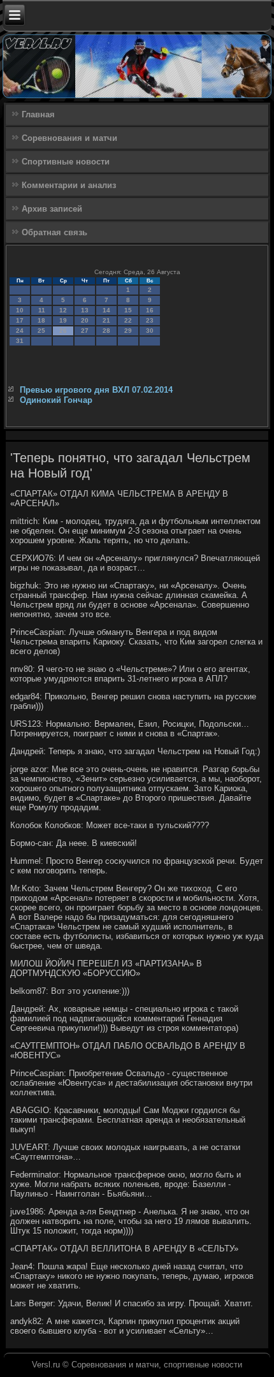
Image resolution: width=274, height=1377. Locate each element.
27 (85, 330)
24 (20, 330)
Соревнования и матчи (69, 138)
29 (128, 330)
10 (20, 310)
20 (85, 320)
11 (41, 310)
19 (63, 320)
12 (63, 310)
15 (128, 310)
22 (128, 320)
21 (106, 320)
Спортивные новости (66, 161)
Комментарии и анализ (69, 185)
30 (150, 330)
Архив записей (52, 209)
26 (63, 330)
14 (106, 310)
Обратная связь (54, 232)
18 (41, 320)
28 (106, 330)
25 (41, 330)
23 (150, 320)
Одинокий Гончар (56, 400)
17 (20, 320)
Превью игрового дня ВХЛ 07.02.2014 (96, 390)
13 (85, 310)
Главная (38, 114)
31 (20, 340)
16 (150, 310)
